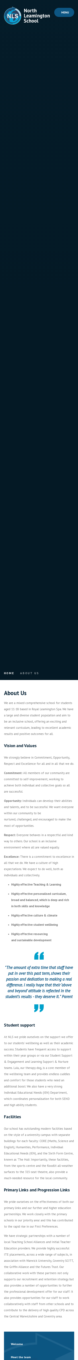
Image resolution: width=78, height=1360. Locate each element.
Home (9, 673)
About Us (29, 673)
